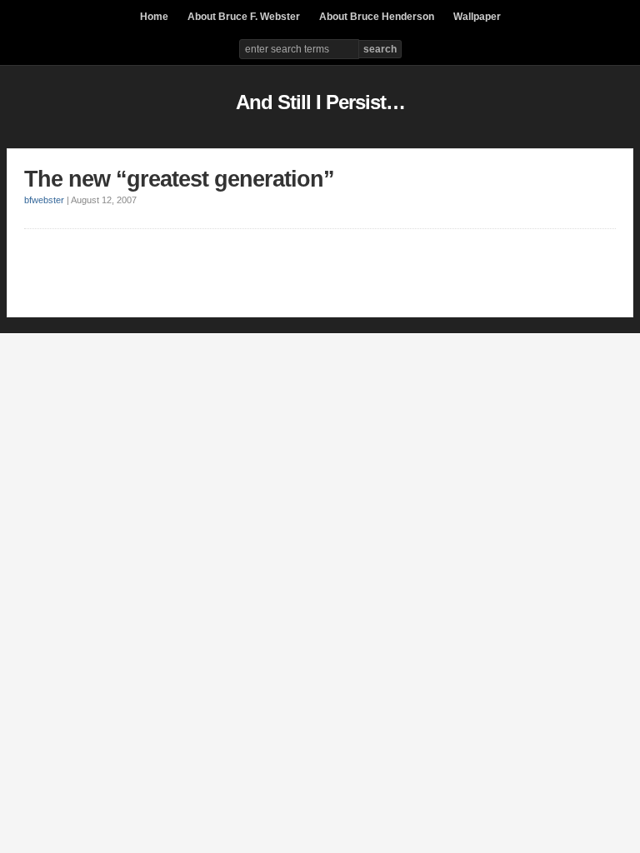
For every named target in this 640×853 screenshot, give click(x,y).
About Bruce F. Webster (244, 16)
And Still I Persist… (320, 102)
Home (154, 16)
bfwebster (44, 200)
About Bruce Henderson (376, 16)
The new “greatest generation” (179, 179)
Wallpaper (477, 16)
